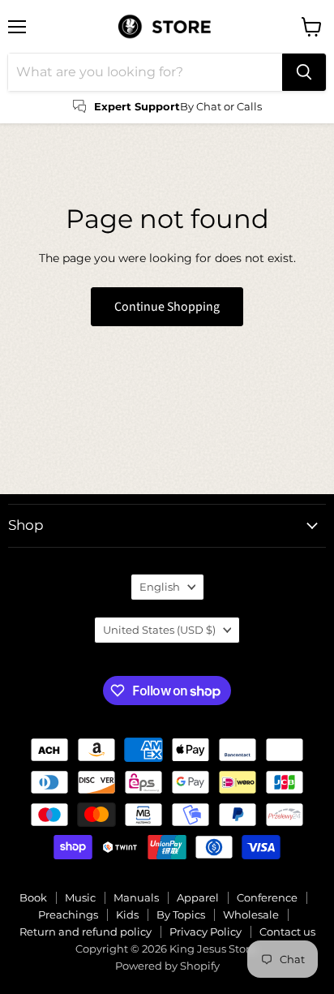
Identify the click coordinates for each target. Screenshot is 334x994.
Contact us (287, 931)
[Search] (304, 72)
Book (33, 897)
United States (159, 629)
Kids (127, 914)
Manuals (136, 897)
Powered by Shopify (167, 965)
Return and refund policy (85, 931)
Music (80, 897)
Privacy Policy (205, 931)
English (159, 586)
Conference (267, 897)
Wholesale (251, 914)
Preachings (68, 914)
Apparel (198, 897)
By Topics (180, 914)
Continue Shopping (167, 307)
